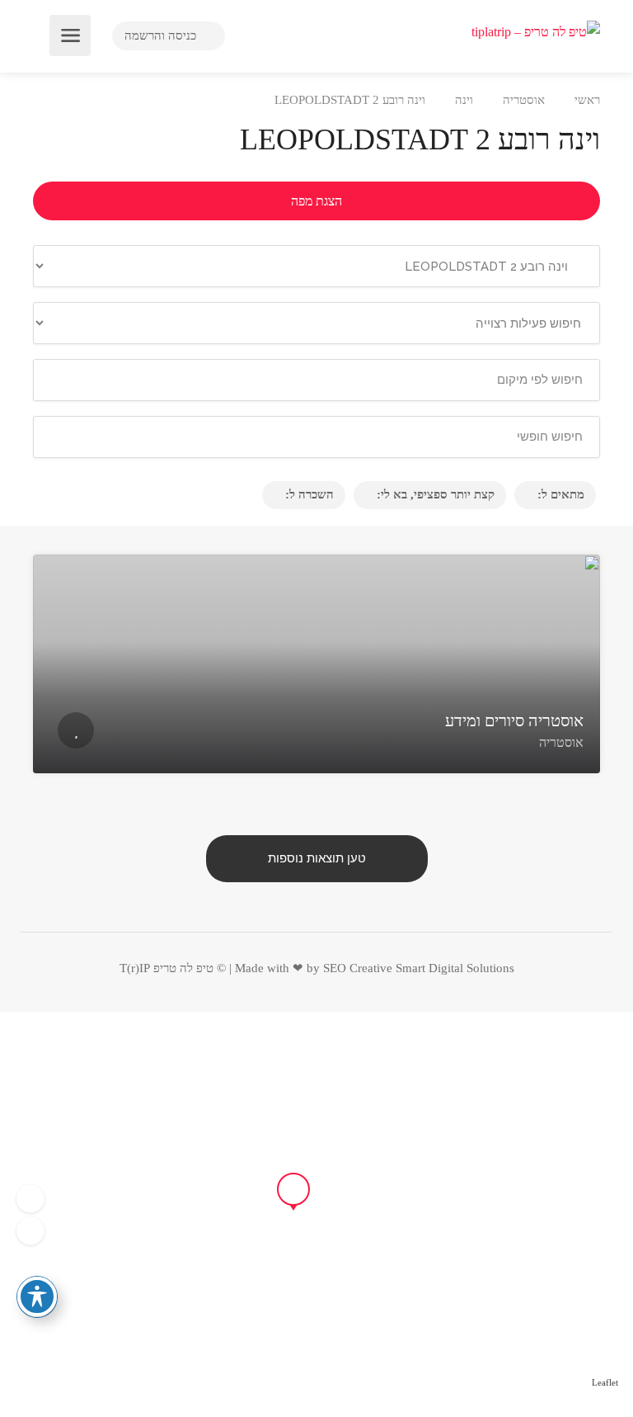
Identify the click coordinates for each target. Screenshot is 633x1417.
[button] (30, 1230)
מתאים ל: (560, 494)
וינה (464, 99)
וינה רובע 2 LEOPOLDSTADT (349, 99)
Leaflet (605, 1382)
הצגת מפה (316, 201)
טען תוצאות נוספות (317, 858)
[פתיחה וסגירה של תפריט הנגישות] (37, 1296)
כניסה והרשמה (161, 35)
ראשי (587, 99)
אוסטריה (524, 99)
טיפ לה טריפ (183, 968)
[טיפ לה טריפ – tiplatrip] (535, 30)
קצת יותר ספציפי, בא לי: (436, 494)
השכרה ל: (309, 494)
